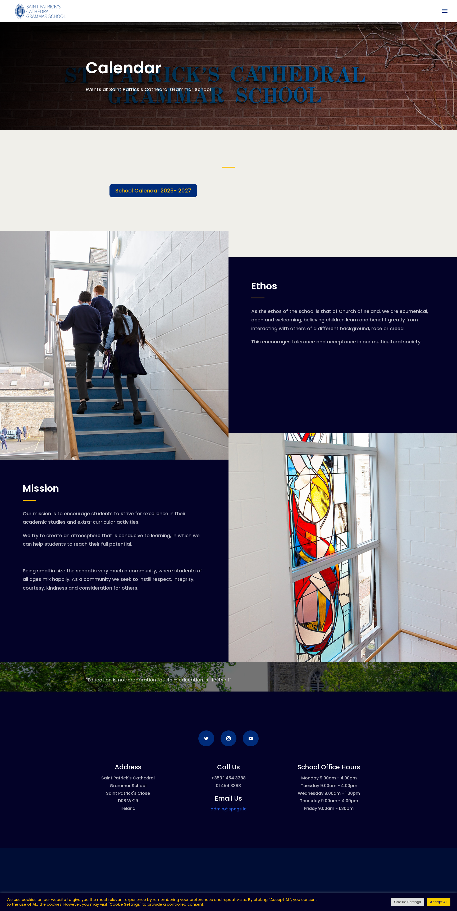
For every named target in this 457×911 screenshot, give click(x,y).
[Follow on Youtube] (251, 738)
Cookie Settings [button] (407, 901)
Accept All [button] (438, 901)
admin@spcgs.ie (228, 809)
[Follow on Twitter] (206, 738)
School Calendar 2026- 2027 (153, 190)
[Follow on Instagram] (228, 738)
